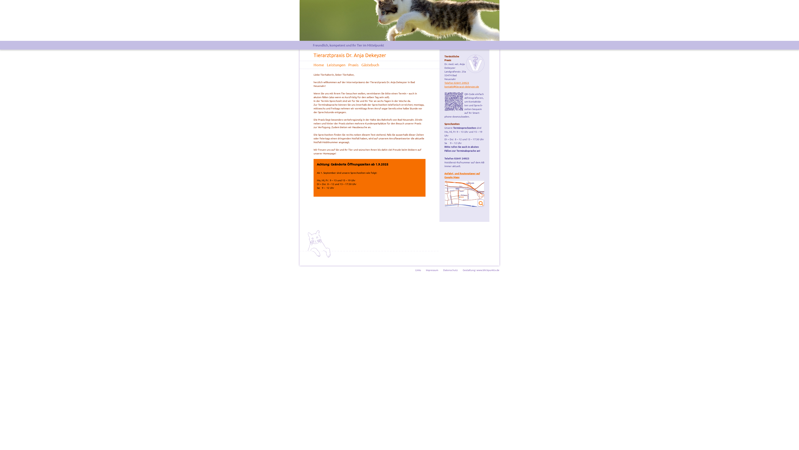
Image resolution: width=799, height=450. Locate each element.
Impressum (432, 270)
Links (418, 270)
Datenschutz (450, 270)
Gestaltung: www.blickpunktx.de (481, 270)
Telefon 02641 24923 (456, 82)
